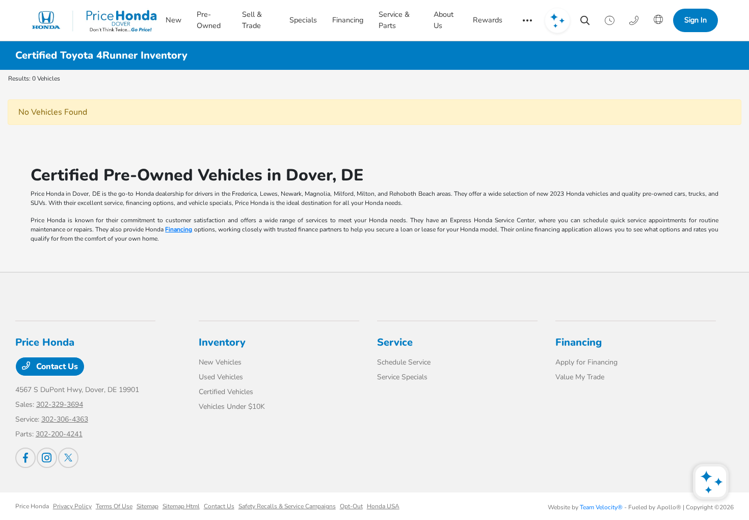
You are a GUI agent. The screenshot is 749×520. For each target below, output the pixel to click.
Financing (178, 229)
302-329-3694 (59, 404)
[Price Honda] (94, 20)
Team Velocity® (601, 507)
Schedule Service (404, 362)
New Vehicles (220, 362)
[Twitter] (68, 458)
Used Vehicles (221, 377)
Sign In (695, 20)
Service (395, 342)
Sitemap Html (181, 506)
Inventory (222, 342)
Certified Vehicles (226, 392)
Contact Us (56, 366)
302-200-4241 (59, 434)
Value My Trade (579, 377)
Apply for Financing (586, 362)
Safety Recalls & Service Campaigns (287, 506)
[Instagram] (47, 458)
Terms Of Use (114, 506)
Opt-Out (351, 506)
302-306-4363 (64, 419)
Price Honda (32, 506)
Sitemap (147, 506)
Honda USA (383, 506)
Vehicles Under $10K (232, 406)
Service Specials (402, 377)
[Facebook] (25, 458)
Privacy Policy (72, 506)
